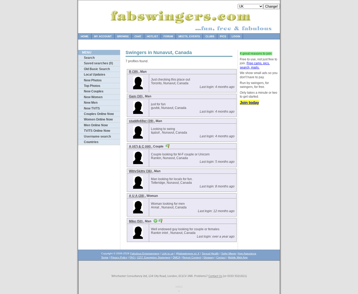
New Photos (93, 80)
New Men (90, 102)
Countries (91, 142)
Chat (137, 36)
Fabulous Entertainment (144, 253)
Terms (104, 257)
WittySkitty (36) (141, 171)
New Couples (94, 91)
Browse (123, 36)
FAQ (132, 257)
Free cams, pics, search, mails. (255, 65)
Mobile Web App (238, 257)
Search (89, 58)
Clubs (209, 36)
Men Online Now (96, 125)
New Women (93, 97)
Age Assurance (247, 253)
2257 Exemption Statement (153, 257)
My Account (103, 36)
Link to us (167, 253)
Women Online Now (98, 119)
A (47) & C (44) (140, 146)
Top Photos (92, 86)
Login (236, 36)
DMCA (176, 257)
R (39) (134, 72)
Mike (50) (136, 221)
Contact (221, 257)
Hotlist (152, 36)
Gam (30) (136, 96)
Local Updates (94, 74)
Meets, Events (189, 36)
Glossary (208, 257)
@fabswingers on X (187, 253)
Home (85, 36)
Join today (249, 102)
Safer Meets (228, 253)
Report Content (191, 257)
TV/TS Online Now (97, 131)
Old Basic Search (97, 69)
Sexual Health (210, 253)
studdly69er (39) (141, 121)
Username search (97, 136)
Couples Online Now (99, 114)
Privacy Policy (119, 257)
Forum (168, 36)
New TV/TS (92, 108)
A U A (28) (137, 196)
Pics (223, 36)
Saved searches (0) (98, 63)
